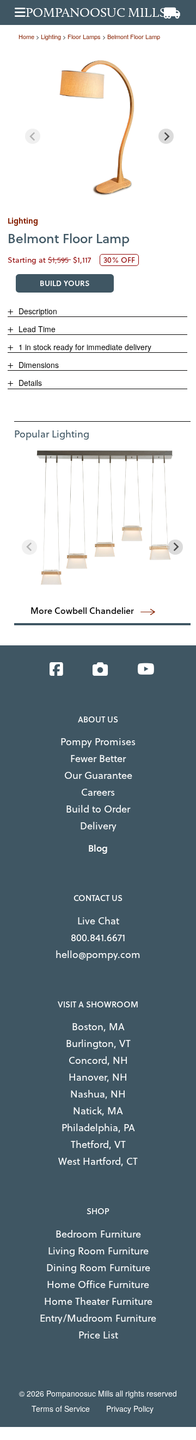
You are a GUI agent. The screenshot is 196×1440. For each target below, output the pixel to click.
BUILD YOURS (65, 283)
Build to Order (98, 809)
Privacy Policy (130, 1408)
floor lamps (84, 36)
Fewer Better (98, 758)
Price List (98, 1335)
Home (26, 36)
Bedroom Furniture (98, 1234)
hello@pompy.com (98, 954)
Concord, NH (98, 1060)
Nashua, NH (98, 1094)
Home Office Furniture (98, 1284)
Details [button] (29, 382)
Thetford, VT (98, 1144)
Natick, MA (98, 1111)
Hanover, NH (98, 1077)
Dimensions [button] (37, 364)
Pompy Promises (98, 741)
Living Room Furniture (98, 1251)
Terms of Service (61, 1408)
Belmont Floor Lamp (133, 36)
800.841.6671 (98, 937)
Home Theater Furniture (98, 1301)
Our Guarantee (98, 775)
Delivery (98, 826)
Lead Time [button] (36, 328)
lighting (51, 36)
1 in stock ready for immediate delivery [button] (83, 346)
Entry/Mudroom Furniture (98, 1318)
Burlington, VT (98, 1043)
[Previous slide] (32, 136)
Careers (98, 792)
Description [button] (36, 311)
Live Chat (98, 921)
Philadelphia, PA (98, 1127)
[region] (99, 128)
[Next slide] (166, 136)
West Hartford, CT (98, 1161)
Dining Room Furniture (98, 1267)
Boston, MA (98, 1026)
